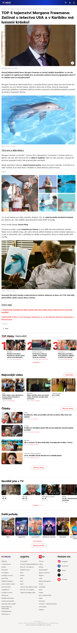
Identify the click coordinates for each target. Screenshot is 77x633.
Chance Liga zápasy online (28, 587)
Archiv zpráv (42, 607)
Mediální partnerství (8, 598)
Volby (40, 578)
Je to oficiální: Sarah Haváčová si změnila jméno (43, 455)
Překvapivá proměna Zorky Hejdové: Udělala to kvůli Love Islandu (66, 355)
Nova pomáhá (6, 587)
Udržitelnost (5, 590)
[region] (38, 9)
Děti (21, 578)
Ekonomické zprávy (45, 581)
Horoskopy (42, 587)
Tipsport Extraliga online (27, 592)
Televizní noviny (56, 393)
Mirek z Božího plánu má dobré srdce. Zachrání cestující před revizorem (38, 397)
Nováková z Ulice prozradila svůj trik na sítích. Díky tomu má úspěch (47, 416)
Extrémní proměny (37, 352)
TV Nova (4, 9)
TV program (24, 561)
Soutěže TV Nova (7, 592)
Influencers (5, 595)
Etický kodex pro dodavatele (7, 607)
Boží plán (9, 352)
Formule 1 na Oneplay (27, 590)
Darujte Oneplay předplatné (29, 564)
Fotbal (41, 592)
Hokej (40, 598)
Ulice (3, 393)
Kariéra (4, 567)
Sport (22, 584)
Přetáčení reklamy (7, 581)
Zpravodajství (43, 570)
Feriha (4, 496)
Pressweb (5, 570)
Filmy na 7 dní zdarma (27, 567)
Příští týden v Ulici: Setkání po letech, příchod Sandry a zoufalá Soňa (12, 397)
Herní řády (5, 578)
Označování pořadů (8, 601)
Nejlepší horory (25, 570)
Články (26, 413)
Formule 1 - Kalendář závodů (48, 604)
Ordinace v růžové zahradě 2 (32, 453)
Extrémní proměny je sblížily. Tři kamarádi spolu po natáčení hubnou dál (39, 355)
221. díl (24, 498)
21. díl (44, 498)
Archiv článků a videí (8, 584)
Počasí (41, 584)
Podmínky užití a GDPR (9, 604)
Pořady (22, 575)
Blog (21, 581)
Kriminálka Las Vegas (48, 496)
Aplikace (41, 609)
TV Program (5, 573)
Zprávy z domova (44, 573)
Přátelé (64, 496)
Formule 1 (42, 601)
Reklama (4, 561)
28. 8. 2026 (56, 395)
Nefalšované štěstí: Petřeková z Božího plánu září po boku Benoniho (16, 355)
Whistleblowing (6, 611)
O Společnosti (6, 564)
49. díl (4, 498)
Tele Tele (24, 496)
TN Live (41, 561)
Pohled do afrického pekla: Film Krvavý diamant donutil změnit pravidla (48, 429)
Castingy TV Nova (7, 575)
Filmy (21, 573)
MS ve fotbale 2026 (45, 595)
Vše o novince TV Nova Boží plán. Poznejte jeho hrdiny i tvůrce (48, 442)
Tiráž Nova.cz (6, 614)
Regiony (41, 575)
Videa (41, 564)
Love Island (61, 352)
